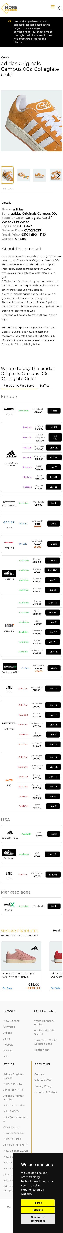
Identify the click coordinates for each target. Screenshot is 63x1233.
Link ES (53, 467)
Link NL (54, 457)
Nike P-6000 (11, 1111)
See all (57, 930)
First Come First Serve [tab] (19, 385)
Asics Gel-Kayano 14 (16, 1144)
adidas (8, 1032)
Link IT (53, 477)
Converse (9, 1026)
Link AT (53, 642)
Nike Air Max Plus (14, 1105)
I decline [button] (38, 1209)
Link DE (54, 447)
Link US (52, 854)
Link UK (55, 437)
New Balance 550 (14, 1132)
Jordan (8, 1050)
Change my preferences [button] (38, 1218)
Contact (39, 1074)
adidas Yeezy (42, 1049)
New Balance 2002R (16, 1150)
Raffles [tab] (45, 385)
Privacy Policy (43, 1086)
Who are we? (42, 1080)
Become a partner (45, 1092)
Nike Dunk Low (13, 1083)
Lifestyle (8, 188)
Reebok (8, 1044)
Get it (54, 410)
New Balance (11, 1020)
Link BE (53, 486)
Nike (6, 1056)
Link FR (53, 427)
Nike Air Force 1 (13, 1138)
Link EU (52, 580)
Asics (7, 1038)
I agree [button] (38, 1202)
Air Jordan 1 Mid (13, 1089)
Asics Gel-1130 (12, 1126)
